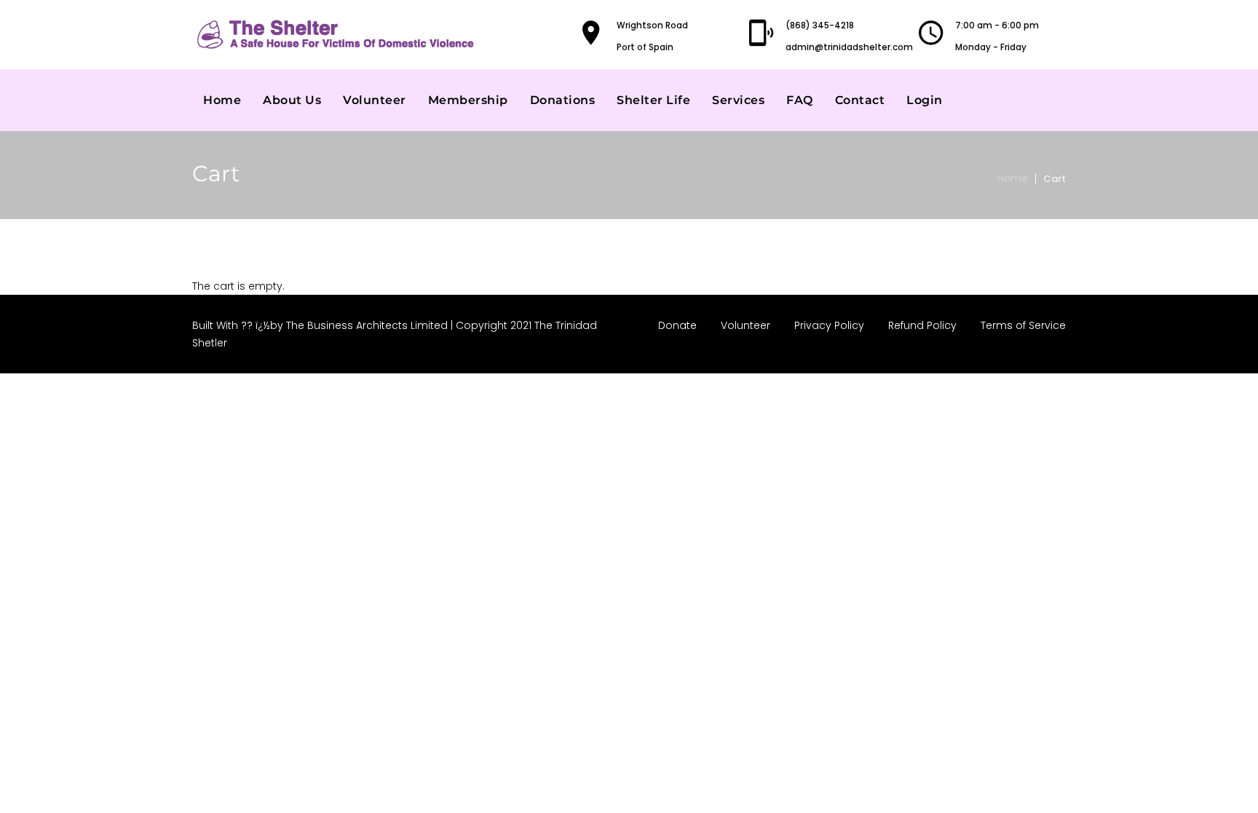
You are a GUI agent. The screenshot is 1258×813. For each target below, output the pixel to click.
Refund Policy (922, 325)
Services (738, 100)
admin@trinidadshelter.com (849, 47)
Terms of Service (1023, 325)
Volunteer (374, 100)
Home (222, 100)
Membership (468, 100)
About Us (292, 100)
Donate (677, 325)
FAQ (799, 100)
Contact (860, 100)
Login (924, 100)
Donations (563, 100)
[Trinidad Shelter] (337, 34)
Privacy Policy (829, 325)
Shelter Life (653, 100)
